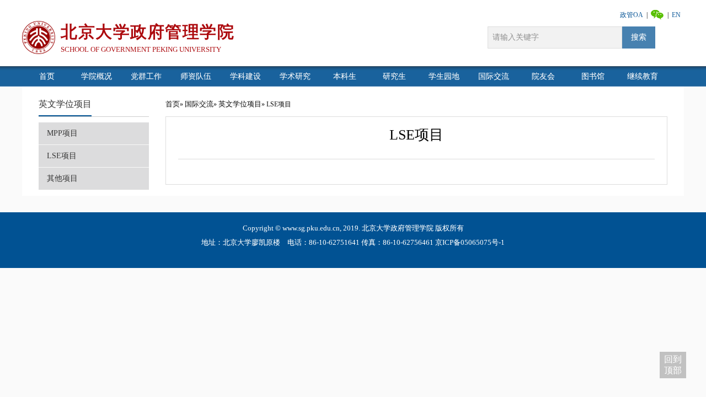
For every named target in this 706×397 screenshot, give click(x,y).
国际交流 (199, 104)
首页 (172, 104)
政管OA (631, 15)
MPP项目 (62, 133)
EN (676, 15)
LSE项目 (62, 156)
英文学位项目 (65, 104)
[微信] (657, 14)
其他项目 (62, 178)
